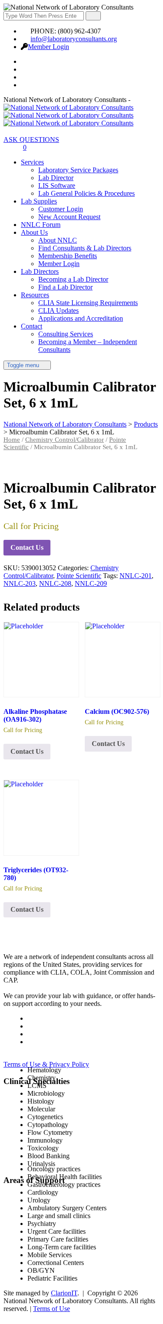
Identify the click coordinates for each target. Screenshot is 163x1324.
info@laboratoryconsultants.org (73, 39)
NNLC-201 (136, 575)
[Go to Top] (8, 1316)
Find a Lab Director (65, 287)
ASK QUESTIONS (31, 139)
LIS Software (56, 185)
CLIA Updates (58, 310)
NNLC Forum (40, 224)
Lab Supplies (39, 201)
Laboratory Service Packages (78, 170)
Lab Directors (40, 271)
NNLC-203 (19, 583)
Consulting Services (65, 334)
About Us (34, 232)
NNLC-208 (55, 583)
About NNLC (57, 240)
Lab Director (55, 177)
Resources (35, 295)
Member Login (48, 46)
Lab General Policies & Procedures (86, 193)
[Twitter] (25, 69)
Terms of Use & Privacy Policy (46, 1064)
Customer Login (60, 209)
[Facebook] (25, 61)
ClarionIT (64, 1293)
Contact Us (26, 547)
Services (32, 162)
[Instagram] (25, 85)
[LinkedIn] (25, 77)
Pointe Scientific (79, 575)
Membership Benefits (67, 256)
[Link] (8, 147)
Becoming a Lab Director (73, 279)
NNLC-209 (91, 583)
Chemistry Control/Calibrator (64, 439)
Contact (31, 326)
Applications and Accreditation (80, 318)
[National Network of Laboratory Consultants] (68, 115)
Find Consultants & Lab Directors (84, 248)
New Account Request (69, 216)
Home (11, 439)
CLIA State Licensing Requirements (88, 302)
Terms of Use (51, 1308)
